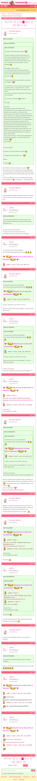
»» (25, 25)
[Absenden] (5, 6)
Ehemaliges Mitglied (14, 31)
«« (14, 22)
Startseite (3, 13)
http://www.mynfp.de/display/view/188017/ (13, 490)
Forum (9, 13)
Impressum (4, 777)
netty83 (11, 207)
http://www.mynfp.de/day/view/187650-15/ (14, 546)
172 (18, 25)
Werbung (21, 779)
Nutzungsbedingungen (15, 777)
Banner (34, 777)
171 (14, 25)
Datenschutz (26, 777)
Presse (15, 779)
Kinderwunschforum (16, 13)
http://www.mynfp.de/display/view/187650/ (13, 742)
